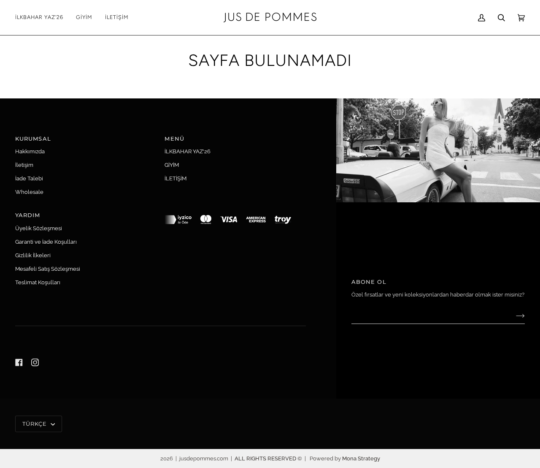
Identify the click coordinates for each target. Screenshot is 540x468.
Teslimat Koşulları (37, 282)
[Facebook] (19, 362)
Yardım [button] (27, 215)
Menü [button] (174, 138)
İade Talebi (29, 178)
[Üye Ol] (513, 316)
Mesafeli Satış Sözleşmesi (47, 269)
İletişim (24, 165)
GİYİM (172, 165)
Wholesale (29, 192)
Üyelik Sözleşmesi (38, 228)
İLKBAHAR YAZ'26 (188, 151)
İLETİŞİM (175, 178)
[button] (84, 17)
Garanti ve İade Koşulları (46, 242)
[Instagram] (35, 362)
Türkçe (35, 423)
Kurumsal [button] (33, 138)
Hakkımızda (30, 151)
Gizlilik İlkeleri (33, 255)
